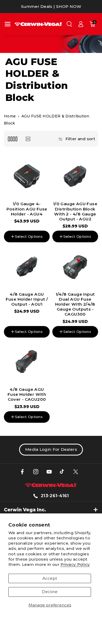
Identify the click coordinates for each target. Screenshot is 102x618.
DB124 (63, 339)
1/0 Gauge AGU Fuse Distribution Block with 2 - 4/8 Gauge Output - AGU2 (75, 211)
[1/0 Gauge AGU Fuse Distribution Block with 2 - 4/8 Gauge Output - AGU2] (75, 176)
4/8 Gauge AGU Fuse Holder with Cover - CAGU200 (27, 394)
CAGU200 (84, 339)
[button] (7, 24)
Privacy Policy (75, 564)
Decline (50, 591)
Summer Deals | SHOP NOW (51, 6)
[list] (28, 139)
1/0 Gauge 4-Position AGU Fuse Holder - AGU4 (27, 208)
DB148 (37, 228)
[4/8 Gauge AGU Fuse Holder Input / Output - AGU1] (27, 267)
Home (10, 116)
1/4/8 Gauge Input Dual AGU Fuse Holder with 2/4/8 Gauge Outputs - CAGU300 (75, 304)
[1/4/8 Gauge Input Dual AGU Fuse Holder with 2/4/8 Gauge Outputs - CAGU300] (75, 267)
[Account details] (81, 24)
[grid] (12, 139)
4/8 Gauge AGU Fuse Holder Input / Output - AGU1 (27, 299)
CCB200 (18, 228)
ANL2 (75, 347)
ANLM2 (19, 385)
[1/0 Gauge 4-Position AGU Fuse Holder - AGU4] (27, 176)
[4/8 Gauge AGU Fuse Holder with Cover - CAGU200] (27, 362)
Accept (49, 578)
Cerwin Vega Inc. (25, 509)
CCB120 (17, 316)
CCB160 (37, 316)
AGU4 (36, 385)
